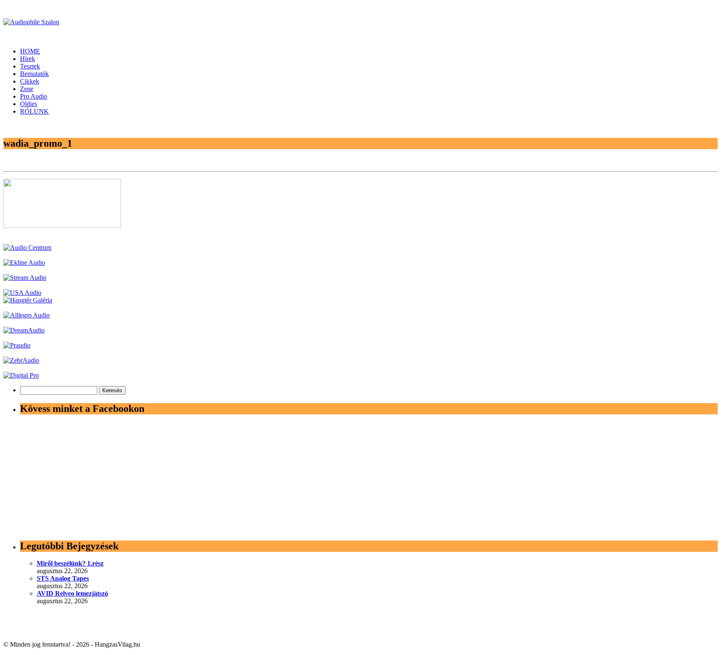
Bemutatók (34, 73)
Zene (26, 88)
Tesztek (30, 66)
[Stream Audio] (24, 277)
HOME (30, 51)
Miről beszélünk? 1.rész (70, 563)
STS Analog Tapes (63, 578)
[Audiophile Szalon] (31, 21)
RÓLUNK (34, 111)
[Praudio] (16, 345)
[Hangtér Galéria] (27, 300)
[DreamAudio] (24, 330)
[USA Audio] (22, 292)
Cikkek (29, 81)
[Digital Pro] (21, 375)
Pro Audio (33, 96)
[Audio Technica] (24, 262)
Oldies (28, 103)
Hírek (27, 58)
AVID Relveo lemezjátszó (72, 593)
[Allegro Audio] (26, 315)
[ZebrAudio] (21, 360)
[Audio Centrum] (27, 247)
